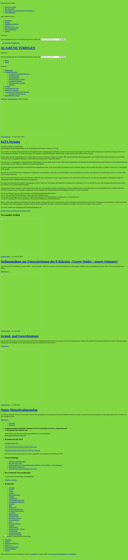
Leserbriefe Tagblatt (15, 81)
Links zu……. (9, 26)
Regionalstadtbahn (10, 29)
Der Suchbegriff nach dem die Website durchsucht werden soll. (21, 39)
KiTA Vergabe (10, 141)
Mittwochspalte (13, 515)
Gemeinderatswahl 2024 (16, 502)
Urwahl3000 (34, 554)
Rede (10, 522)
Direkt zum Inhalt (10, 7)
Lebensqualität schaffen (16, 511)
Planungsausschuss (15, 518)
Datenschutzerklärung (12, 24)
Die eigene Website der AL (17, 94)
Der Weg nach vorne (15, 463)
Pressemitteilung (14, 77)
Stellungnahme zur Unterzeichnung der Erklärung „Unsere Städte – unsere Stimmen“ (59, 261)
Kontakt (7, 22)
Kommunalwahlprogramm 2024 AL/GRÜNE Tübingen (22, 450)
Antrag (11, 491)
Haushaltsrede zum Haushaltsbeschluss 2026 (23, 469)
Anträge (7, 31)
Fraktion (11, 497)
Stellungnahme (12, 99)
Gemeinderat (13, 498)
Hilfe (10, 506)
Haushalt (11, 504)
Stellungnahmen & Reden (17, 83)
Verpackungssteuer (15, 533)
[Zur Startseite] (10, 43)
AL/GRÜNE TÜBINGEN (18, 48)
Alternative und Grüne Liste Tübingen (17, 92)
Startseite (3, 99)
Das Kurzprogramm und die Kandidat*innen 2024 (21, 447)
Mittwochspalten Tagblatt (17, 79)
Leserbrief (12, 513)
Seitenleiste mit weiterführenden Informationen (19, 11)
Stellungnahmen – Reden (17, 529)
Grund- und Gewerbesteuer (20, 336)
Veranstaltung (13, 531)
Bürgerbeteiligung (14, 495)
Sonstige (11, 525)
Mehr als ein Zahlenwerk (17, 467)
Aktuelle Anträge (14, 76)
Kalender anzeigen (11, 480)
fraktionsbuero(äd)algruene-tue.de (15, 435)
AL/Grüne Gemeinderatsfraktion (19, 74)
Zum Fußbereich (10, 12)
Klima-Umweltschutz (11, 90)
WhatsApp (9, 211)
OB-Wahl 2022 (13, 516)
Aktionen (12, 85)
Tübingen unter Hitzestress (17, 461)
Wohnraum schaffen (15, 534)
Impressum (8, 20)
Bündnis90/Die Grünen (12, 95)
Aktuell (11, 489)
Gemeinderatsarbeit (11, 72)
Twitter (3, 211)
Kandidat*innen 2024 (11, 443)
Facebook (22, 211)
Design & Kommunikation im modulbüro (63, 554)
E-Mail (28, 211)
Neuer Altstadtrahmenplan (19, 410)
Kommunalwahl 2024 (12, 28)
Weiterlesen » (5, 271)
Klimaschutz (13, 507)
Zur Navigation (9, 9)
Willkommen (9, 70)
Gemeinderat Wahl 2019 (16, 500)
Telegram (16, 211)
